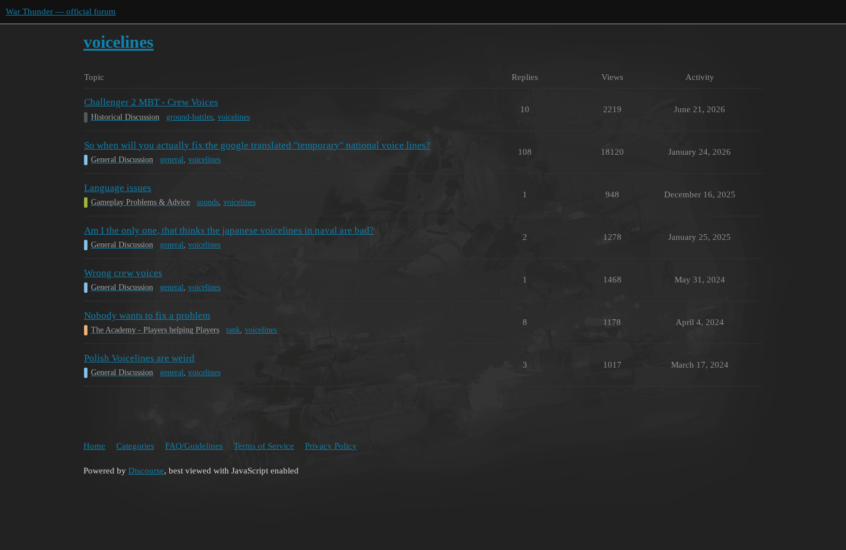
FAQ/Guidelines (194, 445)
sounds (208, 202)
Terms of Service (264, 445)
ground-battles (189, 117)
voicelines (234, 117)
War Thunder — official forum (61, 11)
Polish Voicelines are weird (139, 358)
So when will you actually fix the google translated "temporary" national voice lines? (257, 145)
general (172, 159)
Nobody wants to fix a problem (147, 315)
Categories (135, 445)
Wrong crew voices (123, 273)
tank (233, 330)
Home (94, 445)
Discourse (146, 470)
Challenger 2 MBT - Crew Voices (151, 102)
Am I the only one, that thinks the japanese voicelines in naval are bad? (229, 230)
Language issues (117, 187)
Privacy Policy (331, 445)
